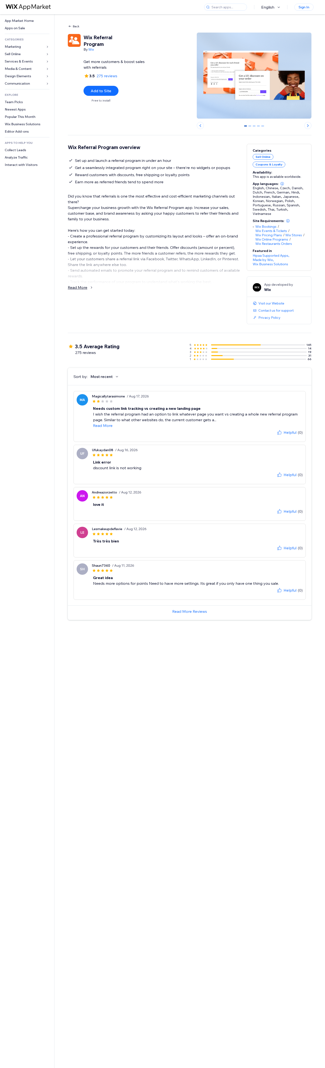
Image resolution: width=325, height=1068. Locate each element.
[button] (282, 184)
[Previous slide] (200, 125)
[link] (27, 20)
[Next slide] (307, 125)
